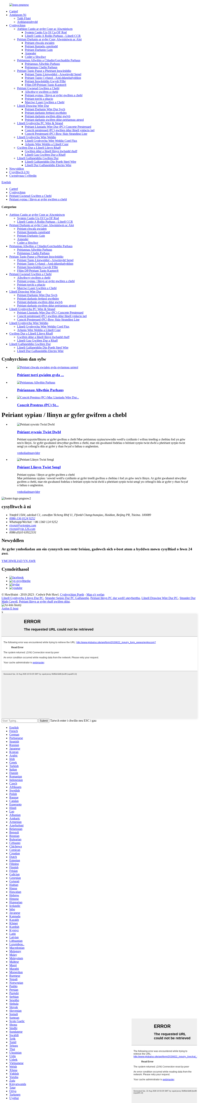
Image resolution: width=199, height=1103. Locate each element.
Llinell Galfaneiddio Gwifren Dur (37, 158)
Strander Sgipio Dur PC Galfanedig (67, 598)
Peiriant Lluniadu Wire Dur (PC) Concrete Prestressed (58, 126)
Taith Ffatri (24, 18)
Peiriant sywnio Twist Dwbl (39, 432)
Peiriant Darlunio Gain (39, 49)
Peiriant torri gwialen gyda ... (40, 375)
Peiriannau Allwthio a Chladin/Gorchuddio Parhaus (48, 60)
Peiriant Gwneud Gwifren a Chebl (38, 88)
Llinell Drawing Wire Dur (33, 105)
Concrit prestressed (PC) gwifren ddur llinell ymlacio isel (59, 130)
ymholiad (23, 453)
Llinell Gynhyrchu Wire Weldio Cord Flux (51, 140)
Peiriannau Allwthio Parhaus (42, 63)
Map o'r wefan (95, 594)
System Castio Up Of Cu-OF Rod (46, 32)
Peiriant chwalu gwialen (39, 42)
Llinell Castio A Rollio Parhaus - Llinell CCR (53, 35)
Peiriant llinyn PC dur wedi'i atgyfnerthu (115, 598)
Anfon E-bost (10, 608)
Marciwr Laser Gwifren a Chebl (44, 102)
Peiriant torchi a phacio (39, 98)
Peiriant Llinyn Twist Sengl (39, 467)
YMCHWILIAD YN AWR (19, 561)
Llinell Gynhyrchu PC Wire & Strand (40, 123)
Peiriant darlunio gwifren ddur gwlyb (47, 116)
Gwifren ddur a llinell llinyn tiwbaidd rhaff (51, 151)
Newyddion (16, 168)
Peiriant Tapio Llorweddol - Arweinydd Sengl (53, 74)
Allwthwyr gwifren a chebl (41, 91)
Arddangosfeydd (27, 21)
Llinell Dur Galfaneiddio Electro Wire (48, 165)
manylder (34, 453)
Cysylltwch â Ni (19, 172)
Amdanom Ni (17, 15)
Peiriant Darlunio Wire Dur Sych (45, 109)
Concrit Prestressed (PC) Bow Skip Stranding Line (56, 133)
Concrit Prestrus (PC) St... (38, 405)
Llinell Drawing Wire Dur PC (159, 598)
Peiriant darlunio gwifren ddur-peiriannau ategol (54, 119)
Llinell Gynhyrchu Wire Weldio (36, 137)
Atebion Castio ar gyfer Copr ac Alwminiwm (44, 28)
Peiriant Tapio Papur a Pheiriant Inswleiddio (44, 70)
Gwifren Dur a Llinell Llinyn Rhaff (39, 147)
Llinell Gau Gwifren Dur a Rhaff (45, 154)
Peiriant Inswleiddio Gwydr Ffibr (45, 81)
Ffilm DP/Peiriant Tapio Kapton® (45, 84)
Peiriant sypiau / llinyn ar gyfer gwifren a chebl (53, 95)
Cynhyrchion (17, 25)
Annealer (30, 53)
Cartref (13, 11)
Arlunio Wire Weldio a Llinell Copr (46, 144)
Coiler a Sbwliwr (35, 56)
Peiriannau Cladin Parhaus (41, 67)
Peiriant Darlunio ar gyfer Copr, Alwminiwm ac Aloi (49, 39)
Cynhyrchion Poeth (72, 594)
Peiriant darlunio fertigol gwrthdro (46, 112)
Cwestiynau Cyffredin (23, 175)
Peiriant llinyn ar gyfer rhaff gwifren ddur (44, 601)
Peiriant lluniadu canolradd (41, 46)
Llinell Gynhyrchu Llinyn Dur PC (23, 598)
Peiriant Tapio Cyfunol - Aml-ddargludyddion (53, 77)
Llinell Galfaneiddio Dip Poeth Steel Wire (50, 161)
